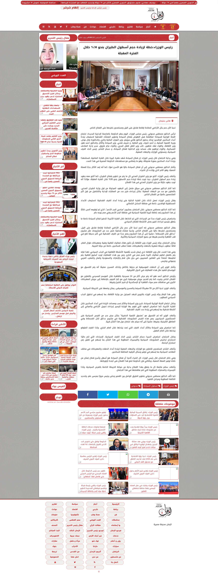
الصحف (54, 525)
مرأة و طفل (75, 541)
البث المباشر (54, 530)
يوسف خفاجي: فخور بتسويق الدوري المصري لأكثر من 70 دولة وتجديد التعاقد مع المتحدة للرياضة (155, 3)
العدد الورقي (58, 75)
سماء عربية (74, 535)
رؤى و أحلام (116, 541)
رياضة (121, 27)
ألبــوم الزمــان (95, 551)
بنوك (54, 546)
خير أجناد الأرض (95, 535)
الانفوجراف (54, 535)
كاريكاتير (54, 520)
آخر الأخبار (58, 166)
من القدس (74, 551)
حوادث (93, 27)
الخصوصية (54, 557)
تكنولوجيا (75, 514)
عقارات (54, 541)
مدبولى (134, 386)
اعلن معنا (75, 557)
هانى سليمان (164, 121)
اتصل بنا (114, 562)
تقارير (130, 27)
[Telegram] (148, 395)
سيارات (116, 546)
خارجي (112, 27)
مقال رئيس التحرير (58, 38)
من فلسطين (115, 557)
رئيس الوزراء (169, 386)
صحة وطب (75, 27)
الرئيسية (115, 504)
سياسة (139, 27)
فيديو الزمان (115, 530)
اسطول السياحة (151, 386)
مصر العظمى (74, 520)
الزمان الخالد (74, 530)
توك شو (95, 541)
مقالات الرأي (95, 525)
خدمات (115, 535)
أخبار (148, 27)
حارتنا (95, 546)
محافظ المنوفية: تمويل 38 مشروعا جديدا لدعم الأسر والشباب (73, 3)
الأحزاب (75, 546)
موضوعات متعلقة (165, 404)
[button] (73, 57)
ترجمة (54, 551)
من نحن (95, 557)
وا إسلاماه (115, 525)
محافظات (116, 520)
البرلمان (115, 551)
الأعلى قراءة (58, 324)
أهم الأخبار (58, 234)
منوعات (54, 514)
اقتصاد (102, 27)
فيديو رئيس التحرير (95, 530)
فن (85, 27)
